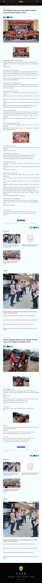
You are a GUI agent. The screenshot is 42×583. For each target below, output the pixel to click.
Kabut (24, 450)
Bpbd (21, 4)
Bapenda (7, 4)
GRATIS (15, 450)
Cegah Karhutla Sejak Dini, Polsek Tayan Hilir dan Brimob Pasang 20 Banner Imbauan (30, 245)
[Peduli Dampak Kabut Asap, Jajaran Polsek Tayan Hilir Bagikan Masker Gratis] (21, 360)
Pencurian (27, 223)
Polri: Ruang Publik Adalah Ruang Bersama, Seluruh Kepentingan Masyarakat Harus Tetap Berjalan (20, 329)
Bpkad (24, 4)
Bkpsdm (16, 4)
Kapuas (13, 223)
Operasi (16, 223)
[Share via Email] (8, 17)
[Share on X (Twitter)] (6, 17)
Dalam (5, 223)
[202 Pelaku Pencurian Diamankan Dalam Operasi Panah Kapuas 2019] (21, 31)
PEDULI (31, 450)
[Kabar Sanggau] (21, 1)
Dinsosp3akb (34, 4)
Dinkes (28, 4)
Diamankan (8, 223)
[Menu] (4, 1)
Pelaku (23, 223)
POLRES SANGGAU (21, 220)
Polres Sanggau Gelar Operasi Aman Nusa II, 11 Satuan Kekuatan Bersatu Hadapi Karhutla (11, 262)
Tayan (8, 451)
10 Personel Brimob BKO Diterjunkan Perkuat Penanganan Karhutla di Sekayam (18, 324)
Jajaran (21, 450)
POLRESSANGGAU (32, 223)
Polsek (5, 451)
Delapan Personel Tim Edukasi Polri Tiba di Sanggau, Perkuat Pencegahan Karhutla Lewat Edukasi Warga (11, 246)
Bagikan (7, 450)
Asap (4, 450)
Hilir (17, 450)
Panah (20, 223)
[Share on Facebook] (4, 17)
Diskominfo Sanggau (22, 579)
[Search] (37, 1)
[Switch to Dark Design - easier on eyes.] (36, 1)
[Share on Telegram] (10, 17)
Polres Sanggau (6, 8)
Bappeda (12, 4)
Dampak (11, 450)
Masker (27, 450)
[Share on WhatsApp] (12, 17)
